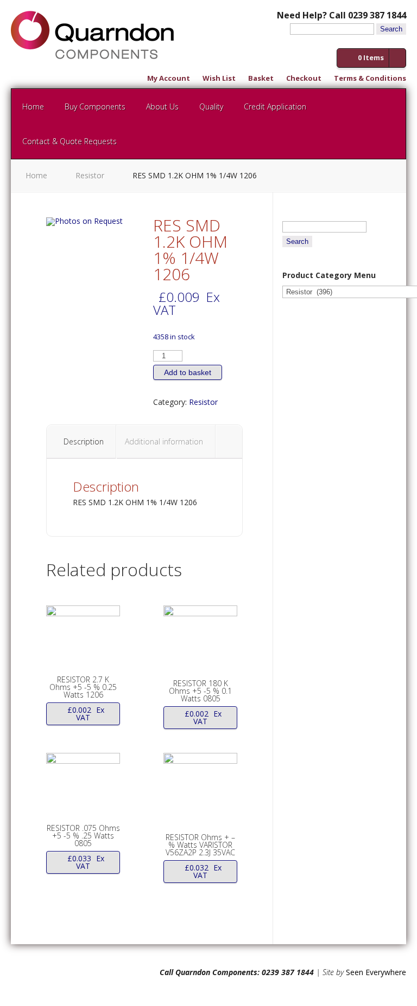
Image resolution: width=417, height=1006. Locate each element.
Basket (261, 79)
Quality (211, 106)
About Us (162, 106)
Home (33, 106)
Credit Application (275, 106)
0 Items (371, 57)
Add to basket (187, 372)
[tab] (84, 442)
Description (84, 441)
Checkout (303, 79)
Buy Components (95, 106)
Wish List (219, 79)
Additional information (164, 441)
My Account (168, 79)
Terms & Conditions (370, 79)
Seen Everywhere (376, 972)
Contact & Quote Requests (69, 141)
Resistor (89, 175)
